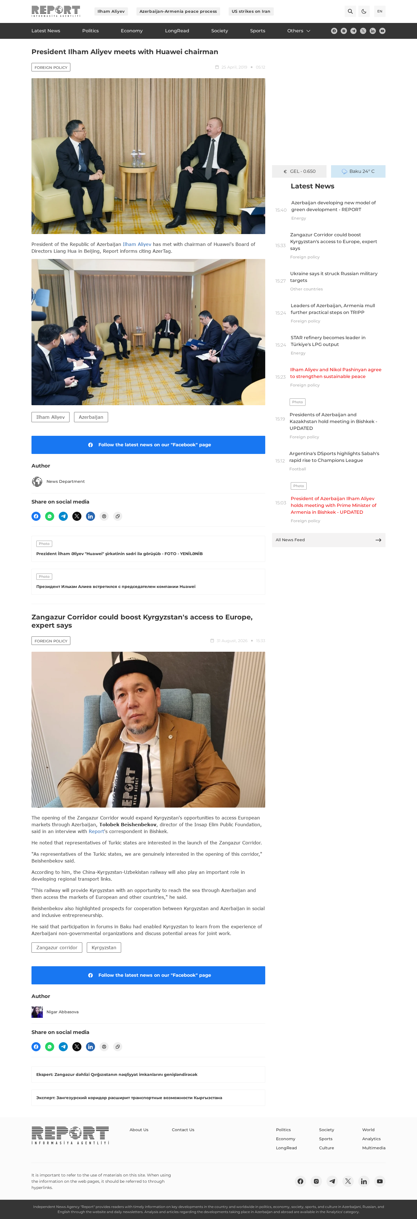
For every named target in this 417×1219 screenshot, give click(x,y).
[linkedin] (373, 31)
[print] (104, 516)
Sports (325, 1138)
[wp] (49, 516)
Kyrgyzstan (104, 947)
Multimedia (374, 1147)
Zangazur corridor (56, 947)
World (368, 1129)
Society (326, 1129)
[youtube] (382, 31)
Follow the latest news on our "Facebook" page (154, 444)
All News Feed (290, 539)
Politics (283, 1129)
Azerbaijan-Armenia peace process (178, 11)
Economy (285, 1138)
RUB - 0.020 (303, 171)
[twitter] (363, 31)
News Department (66, 481)
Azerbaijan (91, 417)
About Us (139, 1129)
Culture (326, 1147)
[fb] (334, 31)
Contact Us (183, 1129)
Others (295, 30)
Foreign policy (51, 67)
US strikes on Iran (251, 11)
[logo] (55, 11)
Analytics (371, 1138)
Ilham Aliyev (111, 11)
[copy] (117, 516)
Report (96, 831)
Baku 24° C (362, 171)
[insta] (344, 31)
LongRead (286, 1147)
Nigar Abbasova (63, 1011)
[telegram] (353, 31)
